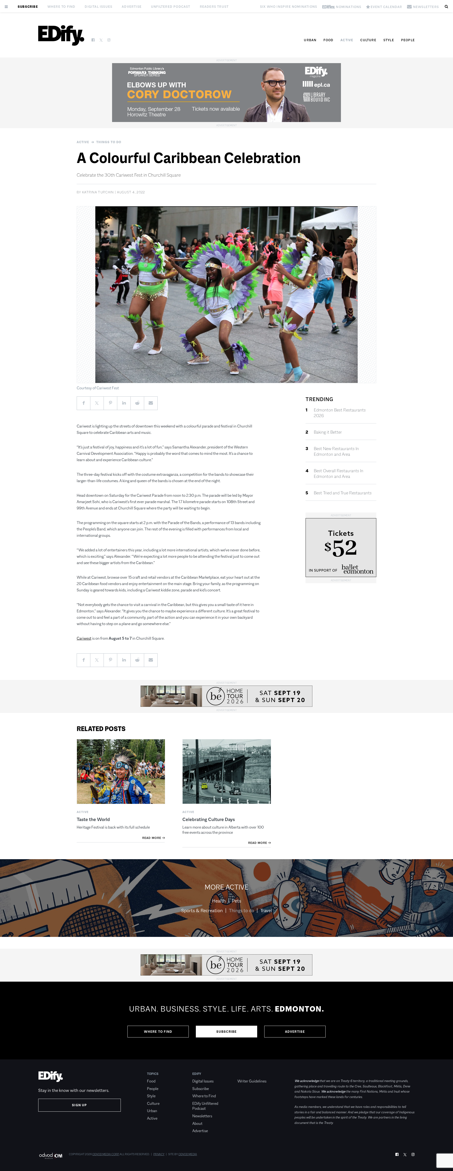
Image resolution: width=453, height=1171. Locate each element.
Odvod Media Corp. (105, 1154)
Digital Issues (98, 6)
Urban (310, 40)
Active (346, 40)
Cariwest (84, 638)
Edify (196, 1074)
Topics (153, 1074)
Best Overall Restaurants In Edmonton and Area (338, 473)
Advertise (132, 6)
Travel (266, 910)
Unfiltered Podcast (170, 6)
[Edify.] (61, 35)
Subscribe (28, 6)
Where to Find (61, 6)
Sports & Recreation (202, 910)
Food (328, 40)
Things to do (108, 142)
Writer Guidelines (251, 1081)
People (408, 40)
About (197, 1123)
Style (388, 40)
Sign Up (79, 1105)
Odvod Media (187, 1154)
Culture (368, 40)
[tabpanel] (226, 1020)
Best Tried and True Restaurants (343, 493)
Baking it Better (328, 432)
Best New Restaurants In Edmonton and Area (336, 451)
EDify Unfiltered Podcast (205, 1106)
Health (219, 901)
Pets (236, 901)
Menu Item (246, 1074)
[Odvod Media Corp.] (50, 1155)
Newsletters (202, 1116)
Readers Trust (214, 6)
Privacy (158, 1154)
